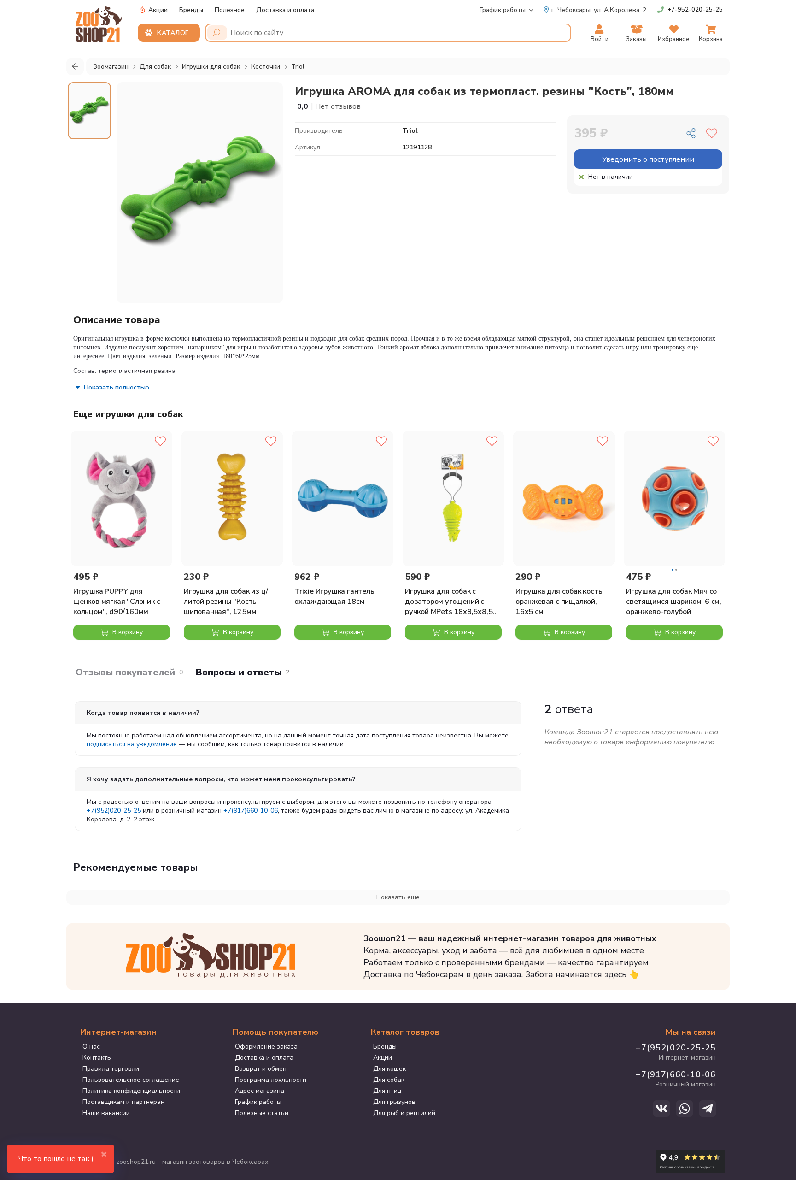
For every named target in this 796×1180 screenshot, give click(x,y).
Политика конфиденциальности (131, 1090)
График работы (503, 10)
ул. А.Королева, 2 (598, 10)
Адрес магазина (259, 1090)
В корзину (127, 632)
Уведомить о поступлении (648, 159)
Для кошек (389, 1068)
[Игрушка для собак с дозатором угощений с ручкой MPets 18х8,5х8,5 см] (453, 498)
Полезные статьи (261, 1113)
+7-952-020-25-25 (695, 10)
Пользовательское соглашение (130, 1079)
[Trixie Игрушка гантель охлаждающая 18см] (342, 498)
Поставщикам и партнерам (123, 1101)
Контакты (97, 1057)
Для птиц (387, 1090)
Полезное (230, 10)
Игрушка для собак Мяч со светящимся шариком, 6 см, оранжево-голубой (673, 601)
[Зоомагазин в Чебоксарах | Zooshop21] (99, 21)
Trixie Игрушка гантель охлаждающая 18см (334, 596)
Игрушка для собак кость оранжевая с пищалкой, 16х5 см (558, 601)
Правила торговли (110, 1068)
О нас (91, 1046)
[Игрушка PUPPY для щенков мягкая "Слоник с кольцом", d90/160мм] (121, 498)
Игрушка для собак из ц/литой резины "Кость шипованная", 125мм (226, 601)
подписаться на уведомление (132, 744)
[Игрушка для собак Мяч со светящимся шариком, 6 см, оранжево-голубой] (674, 498)
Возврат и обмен (261, 1068)
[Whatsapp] (684, 1108)
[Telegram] (707, 1108)
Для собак (388, 1079)
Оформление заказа (266, 1046)
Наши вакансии (106, 1113)
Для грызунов (394, 1101)
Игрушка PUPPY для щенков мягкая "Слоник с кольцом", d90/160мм (116, 601)
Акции (157, 10)
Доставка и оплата (285, 10)
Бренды (191, 10)
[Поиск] (217, 32)
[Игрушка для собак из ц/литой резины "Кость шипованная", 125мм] (232, 498)
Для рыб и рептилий (404, 1113)
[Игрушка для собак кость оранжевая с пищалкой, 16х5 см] (564, 498)
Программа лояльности (270, 1079)
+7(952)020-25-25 (114, 810)
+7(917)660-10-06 (250, 810)
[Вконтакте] (661, 1108)
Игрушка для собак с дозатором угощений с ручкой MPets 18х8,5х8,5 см (448, 601)
